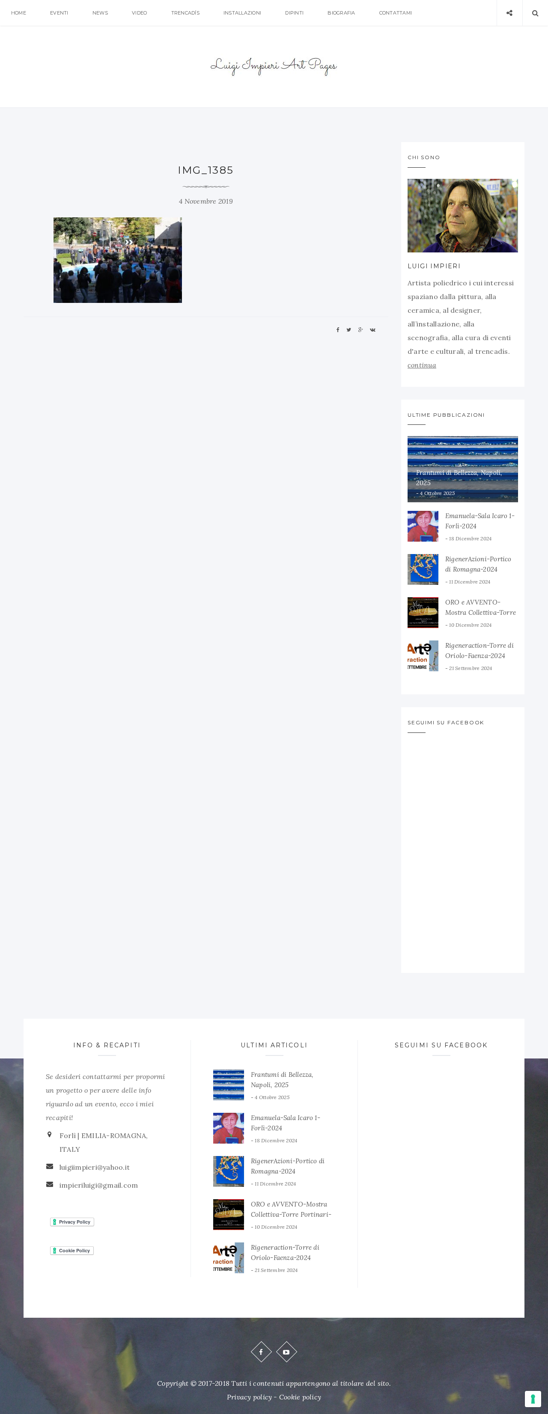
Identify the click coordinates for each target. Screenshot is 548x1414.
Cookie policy (300, 1397)
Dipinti (294, 13)
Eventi (59, 13)
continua (422, 365)
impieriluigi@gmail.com (99, 1185)
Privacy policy (249, 1397)
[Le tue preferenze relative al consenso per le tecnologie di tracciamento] (533, 1399)
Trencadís (185, 13)
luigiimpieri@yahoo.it (95, 1167)
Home (18, 13)
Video (139, 13)
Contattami (395, 13)
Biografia (341, 13)
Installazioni (242, 13)
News (100, 13)
